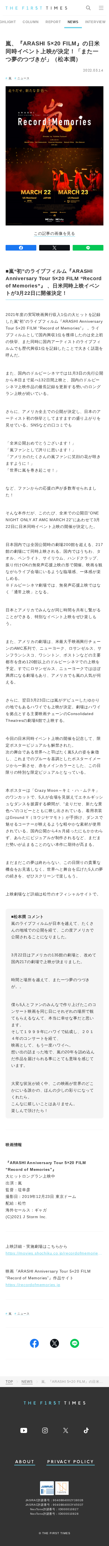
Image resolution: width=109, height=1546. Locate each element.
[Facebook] (21, 248)
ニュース (23, 78)
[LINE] (88, 248)
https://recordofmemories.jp (33, 1284)
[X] (54, 248)
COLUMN (31, 22)
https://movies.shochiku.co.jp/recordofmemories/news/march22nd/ (54, 1253)
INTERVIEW (95, 22)
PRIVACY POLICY (70, 1461)
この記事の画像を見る (54, 233)
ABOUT (25, 1461)
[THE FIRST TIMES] (36, 8)
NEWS (73, 22)
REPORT (53, 22)
